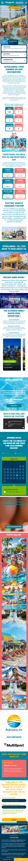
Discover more (8, 367)
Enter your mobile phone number (11, 804)
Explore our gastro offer (14, 526)
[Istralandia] (10, 2)
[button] (19, 3)
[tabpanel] (14, 54)
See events (14, 405)
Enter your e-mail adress (9, 797)
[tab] (4, 41)
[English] (26, 3)
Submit (14, 820)
